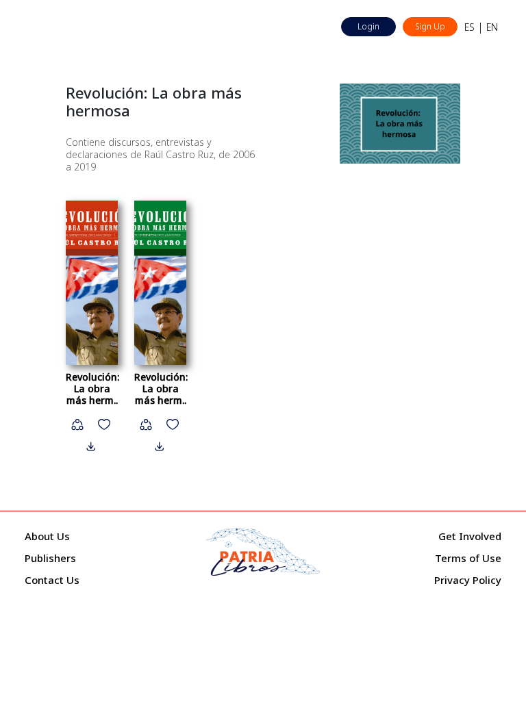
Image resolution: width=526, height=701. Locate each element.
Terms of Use (468, 558)
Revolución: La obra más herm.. (92, 388)
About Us (47, 536)
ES (469, 27)
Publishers (50, 558)
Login (368, 26)
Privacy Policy (467, 580)
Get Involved (469, 536)
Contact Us (52, 580)
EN (492, 27)
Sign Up (430, 26)
